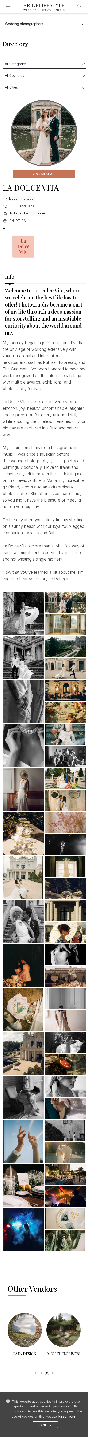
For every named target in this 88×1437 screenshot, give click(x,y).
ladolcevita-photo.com (27, 213)
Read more (67, 1416)
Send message (44, 174)
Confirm (45, 1424)
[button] (35, 1373)
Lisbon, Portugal (21, 198)
